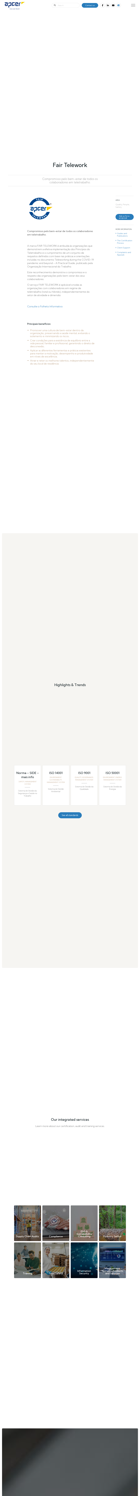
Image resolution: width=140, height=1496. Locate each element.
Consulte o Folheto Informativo (45, 306)
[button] (133, 5)
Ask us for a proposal (124, 217)
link (27, 1223)
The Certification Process (124, 241)
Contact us (90, 5)
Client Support (123, 247)
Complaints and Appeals (124, 253)
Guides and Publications (122, 234)
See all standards (70, 815)
